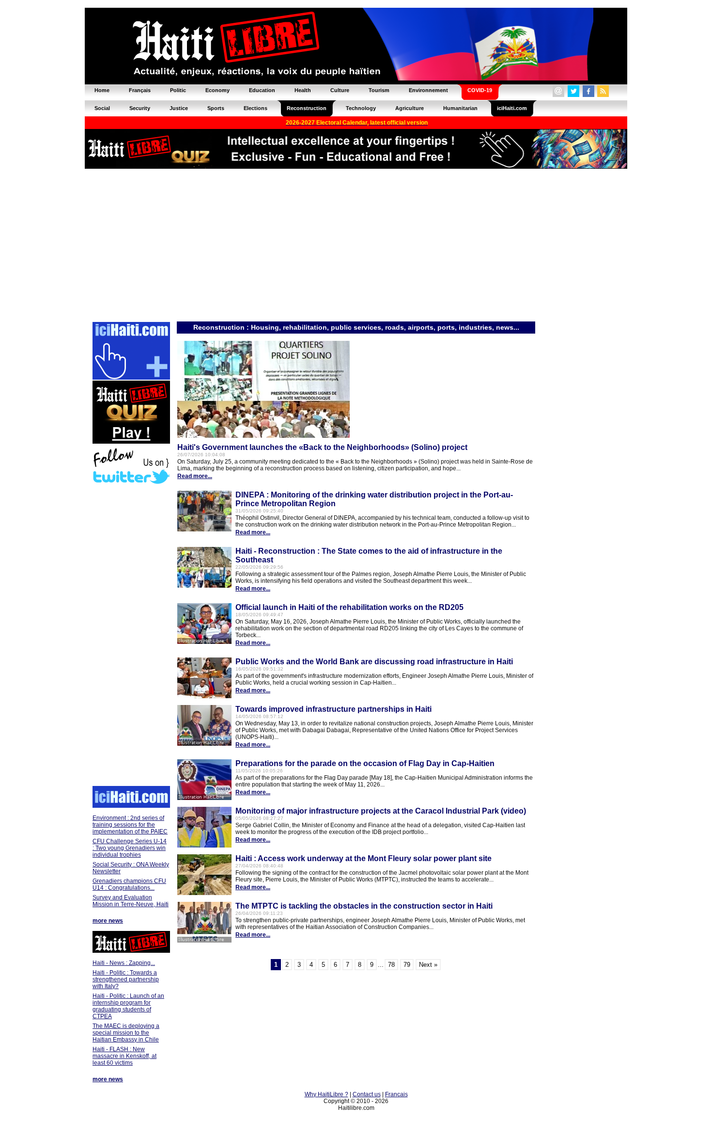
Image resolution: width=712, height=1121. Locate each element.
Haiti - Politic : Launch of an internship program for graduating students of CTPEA (128, 1006)
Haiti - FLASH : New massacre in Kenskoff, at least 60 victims (124, 1056)
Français (396, 1094)
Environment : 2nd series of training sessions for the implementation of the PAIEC (130, 825)
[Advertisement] (356, 244)
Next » (428, 964)
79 (406, 964)
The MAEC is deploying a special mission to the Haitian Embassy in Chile (126, 1033)
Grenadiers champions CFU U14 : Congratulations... (129, 884)
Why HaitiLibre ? (326, 1094)
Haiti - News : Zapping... (124, 963)
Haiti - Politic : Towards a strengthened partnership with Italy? (126, 979)
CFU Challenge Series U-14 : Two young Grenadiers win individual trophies (130, 848)
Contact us (367, 1094)
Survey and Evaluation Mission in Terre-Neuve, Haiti (131, 901)
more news (108, 920)
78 (391, 964)
